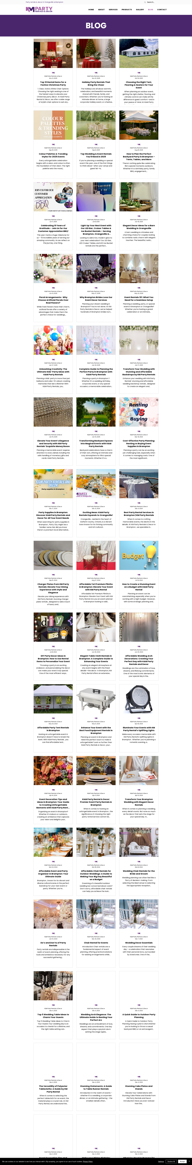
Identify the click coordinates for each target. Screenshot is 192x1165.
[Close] (189, 1161)
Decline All (171, 1161)
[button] (162, 9)
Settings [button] (161, 1161)
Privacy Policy (88, 1161)
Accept (182, 1161)
